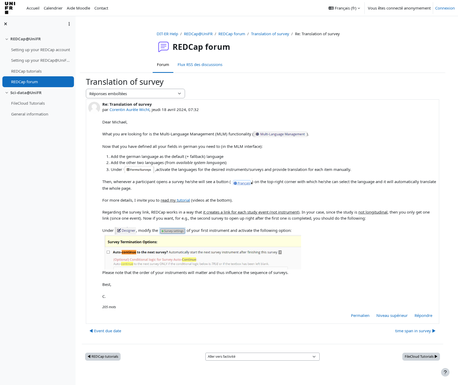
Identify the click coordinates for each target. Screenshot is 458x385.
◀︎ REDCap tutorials (102, 356)
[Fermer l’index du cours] (5, 24)
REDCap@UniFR (25, 38)
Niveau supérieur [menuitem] (392, 315)
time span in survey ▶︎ (415, 330)
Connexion (445, 8)
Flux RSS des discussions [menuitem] (200, 64)
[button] (344, 8)
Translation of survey (270, 33)
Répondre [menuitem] (423, 315)
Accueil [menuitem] (33, 8)
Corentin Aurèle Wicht (129, 109)
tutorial (183, 200)
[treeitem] (38, 60)
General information (29, 114)
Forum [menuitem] (163, 64)
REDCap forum (24, 81)
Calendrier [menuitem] (53, 8)
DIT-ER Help (167, 33)
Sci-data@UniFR (26, 92)
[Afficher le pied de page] (445, 372)
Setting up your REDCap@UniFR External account (41, 60)
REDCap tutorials (26, 71)
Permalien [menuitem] (360, 315)
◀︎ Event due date (105, 330)
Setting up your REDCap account (40, 49)
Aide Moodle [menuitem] (78, 8)
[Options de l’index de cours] (69, 24)
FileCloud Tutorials (28, 103)
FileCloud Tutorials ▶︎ (421, 356)
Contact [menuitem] (101, 8)
